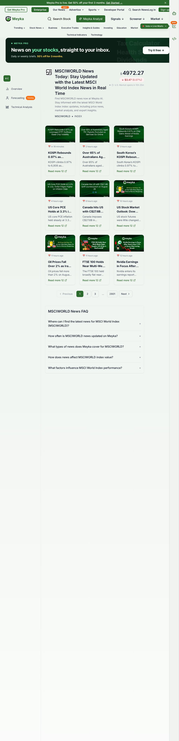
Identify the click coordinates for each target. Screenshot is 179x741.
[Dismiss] (166, 26)
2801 (112, 293)
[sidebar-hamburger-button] (6, 78)
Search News (140, 9)
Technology (96, 34)
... (103, 293)
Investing (108, 27)
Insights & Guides (91, 27)
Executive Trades (69, 27)
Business (52, 27)
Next (124, 293)
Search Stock (62, 19)
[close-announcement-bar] (165, 3)
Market (134, 27)
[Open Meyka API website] (174, 38)
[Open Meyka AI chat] (174, 13)
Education (122, 27)
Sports (92, 9)
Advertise (75, 9)
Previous (68, 293)
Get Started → (114, 2)
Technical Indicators (77, 34)
